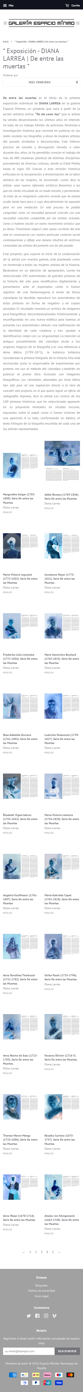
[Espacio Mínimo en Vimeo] (54, 1316)
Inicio (5, 41)
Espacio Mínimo (49, 1363)
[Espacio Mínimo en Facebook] (37, 1316)
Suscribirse (67, 1351)
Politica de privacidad (41, 1290)
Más (10, 5)
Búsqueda (41, 1285)
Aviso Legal (42, 1296)
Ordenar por (10, 75)
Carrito (75, 5)
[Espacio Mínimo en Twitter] (29, 1316)
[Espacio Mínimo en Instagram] (46, 1316)
